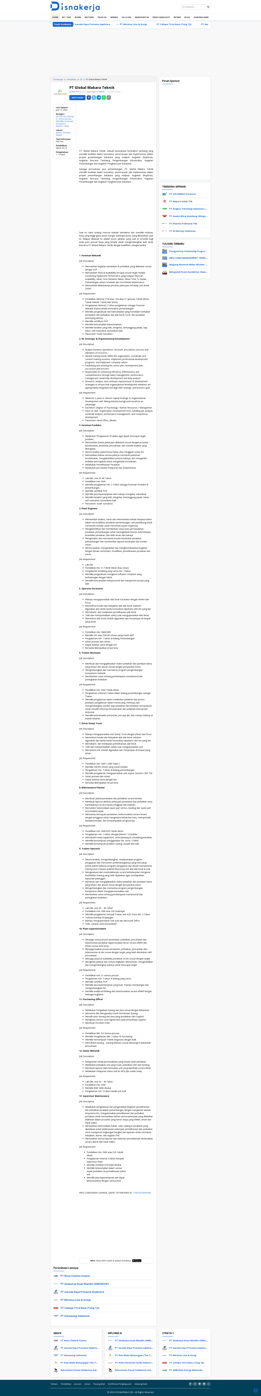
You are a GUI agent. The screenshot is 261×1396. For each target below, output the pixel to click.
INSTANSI (89, 17)
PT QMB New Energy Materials (185, 1370)
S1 (57, 119)
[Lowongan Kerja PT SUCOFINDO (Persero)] (164, 193)
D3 (57, 116)
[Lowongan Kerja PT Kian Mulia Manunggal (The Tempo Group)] (55, 1362)
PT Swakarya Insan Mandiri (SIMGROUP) (85, 1284)
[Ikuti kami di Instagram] (195, 1384)
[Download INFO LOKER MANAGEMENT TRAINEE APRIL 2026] (164, 257)
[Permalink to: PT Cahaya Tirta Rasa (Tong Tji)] (55, 1307)
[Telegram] (99, 97)
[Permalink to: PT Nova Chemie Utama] (55, 1275)
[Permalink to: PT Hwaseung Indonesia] (55, 1315)
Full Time (63, 116)
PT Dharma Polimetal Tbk (183, 223)
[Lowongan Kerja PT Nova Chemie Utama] (55, 1340)
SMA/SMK (60, 121)
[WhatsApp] (104, 97)
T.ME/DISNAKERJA (142, 1192)
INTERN (177, 17)
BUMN (78, 17)
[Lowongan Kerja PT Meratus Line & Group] (164, 1355)
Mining (70, 116)
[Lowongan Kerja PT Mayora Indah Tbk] (164, 201)
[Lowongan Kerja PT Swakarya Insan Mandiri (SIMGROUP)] (110, 1340)
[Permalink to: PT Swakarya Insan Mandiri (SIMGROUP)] (55, 1283)
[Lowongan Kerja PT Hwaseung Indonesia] (55, 1355)
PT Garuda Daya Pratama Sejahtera (82, 1292)
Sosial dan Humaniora (64, 122)
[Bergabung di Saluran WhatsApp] (209, 1384)
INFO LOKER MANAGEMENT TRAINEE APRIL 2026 (194, 257)
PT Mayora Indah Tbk (180, 201)
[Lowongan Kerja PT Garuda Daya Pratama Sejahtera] (55, 1347)
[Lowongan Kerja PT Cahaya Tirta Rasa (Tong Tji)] (164, 1362)
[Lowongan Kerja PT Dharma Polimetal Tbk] (164, 223)
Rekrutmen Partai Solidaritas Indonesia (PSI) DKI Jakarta (91, 1370)
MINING (114, 17)
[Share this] (89, 97)
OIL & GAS (126, 17)
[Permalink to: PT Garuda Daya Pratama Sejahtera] (55, 1291)
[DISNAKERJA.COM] (76, 6)
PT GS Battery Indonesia (182, 231)
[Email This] (109, 97)
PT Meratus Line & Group (99, 24)
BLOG (187, 17)
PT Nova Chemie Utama (75, 1276)
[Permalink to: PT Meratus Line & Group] (55, 1299)
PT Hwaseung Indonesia (180, 24)
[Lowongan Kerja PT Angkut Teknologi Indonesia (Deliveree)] (164, 208)
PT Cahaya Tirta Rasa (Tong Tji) (140, 24)
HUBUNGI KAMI (201, 17)
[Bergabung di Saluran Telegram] (204, 1384)
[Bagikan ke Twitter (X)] (94, 97)
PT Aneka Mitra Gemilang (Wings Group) (191, 216)
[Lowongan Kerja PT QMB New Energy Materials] (164, 1369)
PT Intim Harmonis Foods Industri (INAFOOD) (139, 1362)
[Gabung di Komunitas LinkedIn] (199, 1384)
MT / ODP (66, 17)
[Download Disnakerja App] (190, 1384)
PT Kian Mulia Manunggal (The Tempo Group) (85, 1362)
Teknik (66, 126)
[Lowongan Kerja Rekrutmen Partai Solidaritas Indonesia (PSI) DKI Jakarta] (55, 1369)
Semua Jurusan (65, 119)
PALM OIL (102, 17)
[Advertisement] (130, 52)
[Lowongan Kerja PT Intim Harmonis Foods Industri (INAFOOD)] (110, 1362)
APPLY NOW (77, 97)
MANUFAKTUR (142, 17)
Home (55, 17)
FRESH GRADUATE (161, 17)
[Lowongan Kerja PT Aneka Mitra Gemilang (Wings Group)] (164, 215)
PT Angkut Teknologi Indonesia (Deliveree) (192, 208)
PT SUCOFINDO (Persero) (182, 194)
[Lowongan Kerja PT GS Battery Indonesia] (164, 230)
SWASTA (59, 126)
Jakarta (59, 132)
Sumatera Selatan (63, 133)
